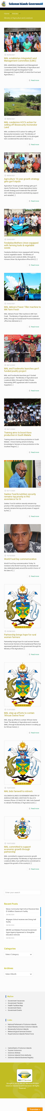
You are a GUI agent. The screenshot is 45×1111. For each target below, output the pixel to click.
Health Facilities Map (15, 1005)
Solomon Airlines (14, 1053)
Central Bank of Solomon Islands (20, 1048)
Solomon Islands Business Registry (20, 1057)
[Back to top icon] (41, 1107)
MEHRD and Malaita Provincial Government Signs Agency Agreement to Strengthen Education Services (21, 932)
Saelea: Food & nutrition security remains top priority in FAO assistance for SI (20, 496)
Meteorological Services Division (20, 1031)
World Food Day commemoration (20, 559)
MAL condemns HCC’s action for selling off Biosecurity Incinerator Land (20, 125)
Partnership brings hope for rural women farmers (20, 635)
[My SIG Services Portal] (22, 4)
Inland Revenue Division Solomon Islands (23, 1027)
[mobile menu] (42, 4)
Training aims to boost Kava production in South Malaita (17, 433)
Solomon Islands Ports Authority (19, 1055)
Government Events (15, 1010)
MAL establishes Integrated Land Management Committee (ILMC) (20, 59)
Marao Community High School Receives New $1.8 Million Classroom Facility (22, 910)
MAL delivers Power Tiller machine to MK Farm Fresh (22, 308)
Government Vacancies (16, 1001)
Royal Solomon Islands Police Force (21, 1034)
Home (6, 14)
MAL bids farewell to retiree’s (18, 791)
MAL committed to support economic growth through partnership (17, 849)
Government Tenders (15, 1003)
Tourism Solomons (15, 1050)
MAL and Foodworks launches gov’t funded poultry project (21, 369)
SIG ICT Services (26, 1083)
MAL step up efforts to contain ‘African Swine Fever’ (19, 714)
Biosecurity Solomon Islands (18, 1029)
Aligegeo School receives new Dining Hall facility (21, 921)
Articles (15, 14)
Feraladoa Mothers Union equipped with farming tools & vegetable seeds (21, 245)
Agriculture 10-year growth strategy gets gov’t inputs (21, 180)
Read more (35, 80)
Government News (14, 1008)
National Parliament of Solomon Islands (22, 1024)
